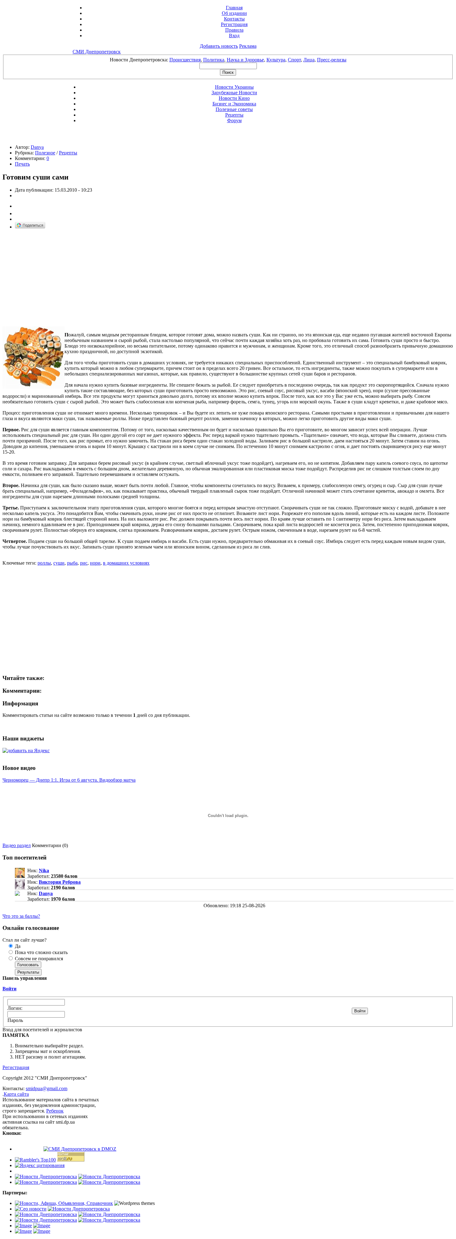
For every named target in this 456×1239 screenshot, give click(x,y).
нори (95, 563)
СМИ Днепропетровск (97, 51)
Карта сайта (16, 1094)
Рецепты (234, 115)
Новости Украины (234, 87)
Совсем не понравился (38, 958)
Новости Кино (234, 98)
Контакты (234, 18)
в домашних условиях (126, 563)
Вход (234, 35)
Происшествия (185, 59)
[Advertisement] (54, 278)
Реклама (248, 46)
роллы (44, 563)
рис (83, 563)
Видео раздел (16, 845)
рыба (72, 563)
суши (59, 563)
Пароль (15, 1020)
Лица (309, 59)
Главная (234, 7)
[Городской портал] (64, 1203)
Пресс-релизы (331, 59)
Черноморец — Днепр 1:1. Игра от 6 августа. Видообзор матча (69, 780)
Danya (37, 147)
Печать (22, 164)
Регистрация (234, 24)
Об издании (234, 13)
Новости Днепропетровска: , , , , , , (228, 59)
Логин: (14, 1008)
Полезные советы (234, 109)
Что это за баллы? (21, 916)
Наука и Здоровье (245, 59)
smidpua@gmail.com (46, 1088)
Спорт (294, 59)
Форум (234, 120)
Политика (213, 59)
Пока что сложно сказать (41, 952)
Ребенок (55, 1110)
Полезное (45, 152)
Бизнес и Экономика (234, 103)
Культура (275, 59)
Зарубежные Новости (234, 92)
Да (17, 946)
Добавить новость (219, 46)
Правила (234, 30)
